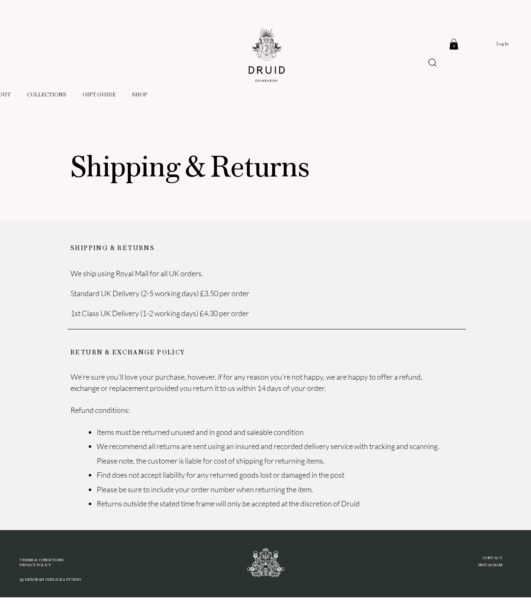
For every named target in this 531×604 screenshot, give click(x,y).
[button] (453, 44)
